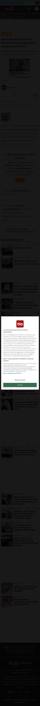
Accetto (20, 385)
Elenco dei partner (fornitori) (12, 373)
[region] (20, 353)
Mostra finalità (20, 380)
